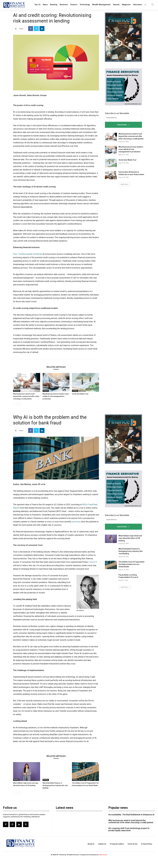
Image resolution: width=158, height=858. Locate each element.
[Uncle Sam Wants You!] (85, 382)
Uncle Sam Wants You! (80, 394)
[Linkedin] (42, 28)
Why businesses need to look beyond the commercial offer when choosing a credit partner (26, 396)
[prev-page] (14, 404)
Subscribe (122, 125)
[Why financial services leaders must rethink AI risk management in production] (56, 382)
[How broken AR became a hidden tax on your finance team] (111, 175)
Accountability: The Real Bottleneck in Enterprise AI (131, 814)
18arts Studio (103, 855)
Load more (124, 184)
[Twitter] (36, 28)
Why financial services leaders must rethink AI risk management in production (56, 396)
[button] (152, 4)
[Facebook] (30, 28)
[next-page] (18, 404)
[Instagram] (12, 824)
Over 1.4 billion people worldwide (27, 254)
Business (17, 390)
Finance (45, 390)
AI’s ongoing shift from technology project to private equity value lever (128, 829)
